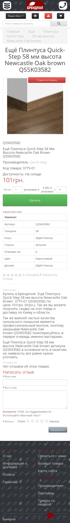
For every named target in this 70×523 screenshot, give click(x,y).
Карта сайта (47, 470)
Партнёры (46, 493)
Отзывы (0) (10, 362)
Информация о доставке (15, 465)
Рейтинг (9, 421)
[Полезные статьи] (35, 16)
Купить (35, 200)
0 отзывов (30, 274)
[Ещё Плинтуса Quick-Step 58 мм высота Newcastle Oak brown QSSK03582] (35, 106)
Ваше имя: (10, 376)
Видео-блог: (15, 15)
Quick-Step (15, 36)
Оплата (9, 474)
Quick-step (38, 162)
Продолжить (58, 429)
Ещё (31, 31)
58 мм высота (43, 36)
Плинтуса (50, 31)
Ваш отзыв (11, 387)
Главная (13, 31)
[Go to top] (50, 515)
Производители (50, 485)
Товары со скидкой (46, 502)
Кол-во (7, 189)
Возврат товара (50, 463)
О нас (7, 456)
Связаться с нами (52, 456)
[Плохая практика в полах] (48, 16)
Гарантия (10, 482)
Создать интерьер (47, 80)
